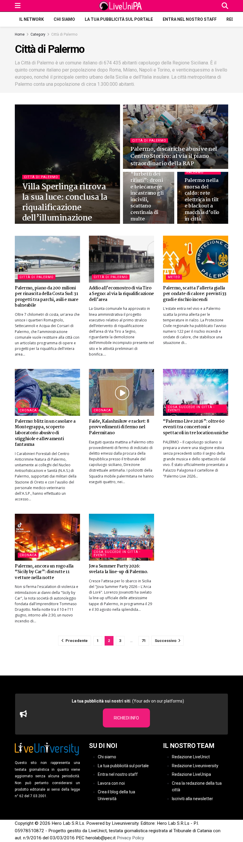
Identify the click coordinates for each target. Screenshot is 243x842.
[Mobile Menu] (17, 6)
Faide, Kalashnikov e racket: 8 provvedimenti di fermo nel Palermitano (119, 427)
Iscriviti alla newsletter (192, 798)
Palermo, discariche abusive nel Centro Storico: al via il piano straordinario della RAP (173, 156)
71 (144, 640)
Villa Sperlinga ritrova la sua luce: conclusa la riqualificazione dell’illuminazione (65, 203)
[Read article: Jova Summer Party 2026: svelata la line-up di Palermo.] (121, 537)
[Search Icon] (225, 6)
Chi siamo (64, 19)
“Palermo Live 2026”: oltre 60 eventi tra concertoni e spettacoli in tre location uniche (195, 427)
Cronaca (28, 410)
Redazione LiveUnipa (191, 774)
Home (20, 34)
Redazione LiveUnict (191, 756)
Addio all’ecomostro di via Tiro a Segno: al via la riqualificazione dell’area (121, 294)
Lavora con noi (111, 783)
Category (38, 34)
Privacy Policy (130, 838)
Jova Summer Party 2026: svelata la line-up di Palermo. (118, 569)
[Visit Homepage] (121, 6)
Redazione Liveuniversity (195, 765)
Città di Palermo (64, 34)
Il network (31, 19)
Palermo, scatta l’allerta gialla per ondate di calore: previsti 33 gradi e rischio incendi (194, 294)
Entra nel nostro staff (190, 19)
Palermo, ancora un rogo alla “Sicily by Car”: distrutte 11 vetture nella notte (44, 572)
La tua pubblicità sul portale (119, 19)
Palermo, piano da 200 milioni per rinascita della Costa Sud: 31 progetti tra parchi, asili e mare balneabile (46, 297)
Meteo (174, 277)
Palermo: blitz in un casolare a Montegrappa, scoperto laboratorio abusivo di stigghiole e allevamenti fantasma (45, 433)
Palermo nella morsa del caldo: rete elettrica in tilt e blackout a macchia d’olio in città (202, 200)
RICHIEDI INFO (126, 718)
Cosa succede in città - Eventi (191, 408)
